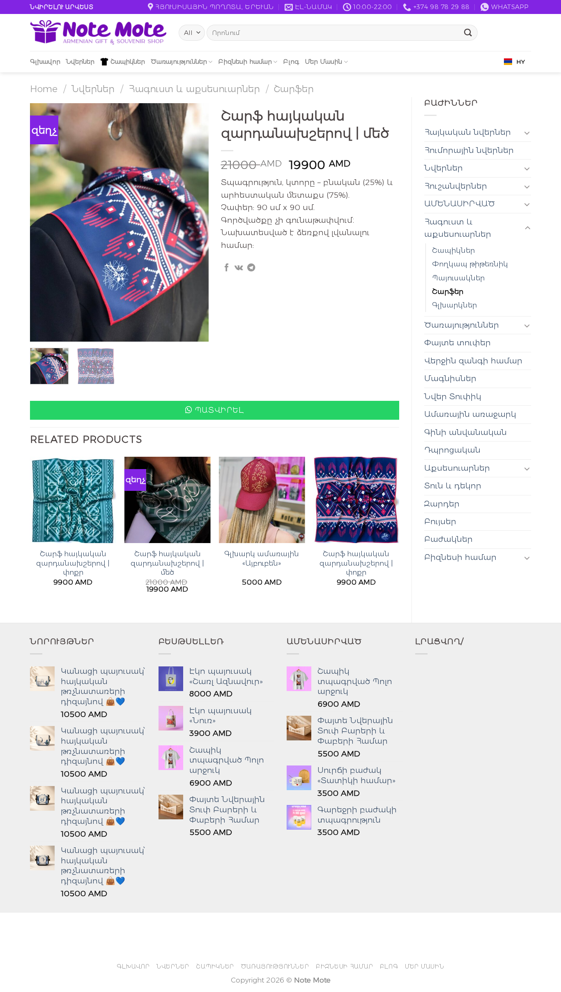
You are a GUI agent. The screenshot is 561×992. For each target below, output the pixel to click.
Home (43, 88)
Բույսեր (440, 521)
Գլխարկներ (454, 305)
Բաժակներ (448, 539)
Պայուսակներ (458, 277)
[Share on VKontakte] (239, 268)
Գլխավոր (45, 61)
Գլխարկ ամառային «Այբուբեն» (261, 558)
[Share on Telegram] (251, 268)
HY (520, 61)
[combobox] (514, 61)
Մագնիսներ (450, 378)
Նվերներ (80, 61)
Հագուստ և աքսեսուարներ (194, 88)
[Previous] (44, 222)
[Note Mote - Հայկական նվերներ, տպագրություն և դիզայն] (98, 32)
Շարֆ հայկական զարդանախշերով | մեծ (167, 562)
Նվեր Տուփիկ (452, 396)
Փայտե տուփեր (457, 342)
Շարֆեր (294, 88)
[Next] (194, 222)
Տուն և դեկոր (452, 485)
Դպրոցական (452, 450)
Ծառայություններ (179, 61)
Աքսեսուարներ (457, 468)
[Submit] (468, 33)
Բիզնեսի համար (245, 61)
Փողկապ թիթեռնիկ (470, 263)
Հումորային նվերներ (469, 150)
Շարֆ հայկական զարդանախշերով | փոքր (73, 562)
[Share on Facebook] (226, 268)
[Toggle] (527, 133)
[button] (214, 410)
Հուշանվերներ (455, 186)
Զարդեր (442, 504)
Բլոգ (291, 61)
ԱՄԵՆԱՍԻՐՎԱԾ (459, 203)
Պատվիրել (219, 410)
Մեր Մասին (323, 61)
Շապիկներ (127, 61)
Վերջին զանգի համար (473, 360)
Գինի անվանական (465, 432)
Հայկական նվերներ (467, 132)
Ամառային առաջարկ (470, 414)
